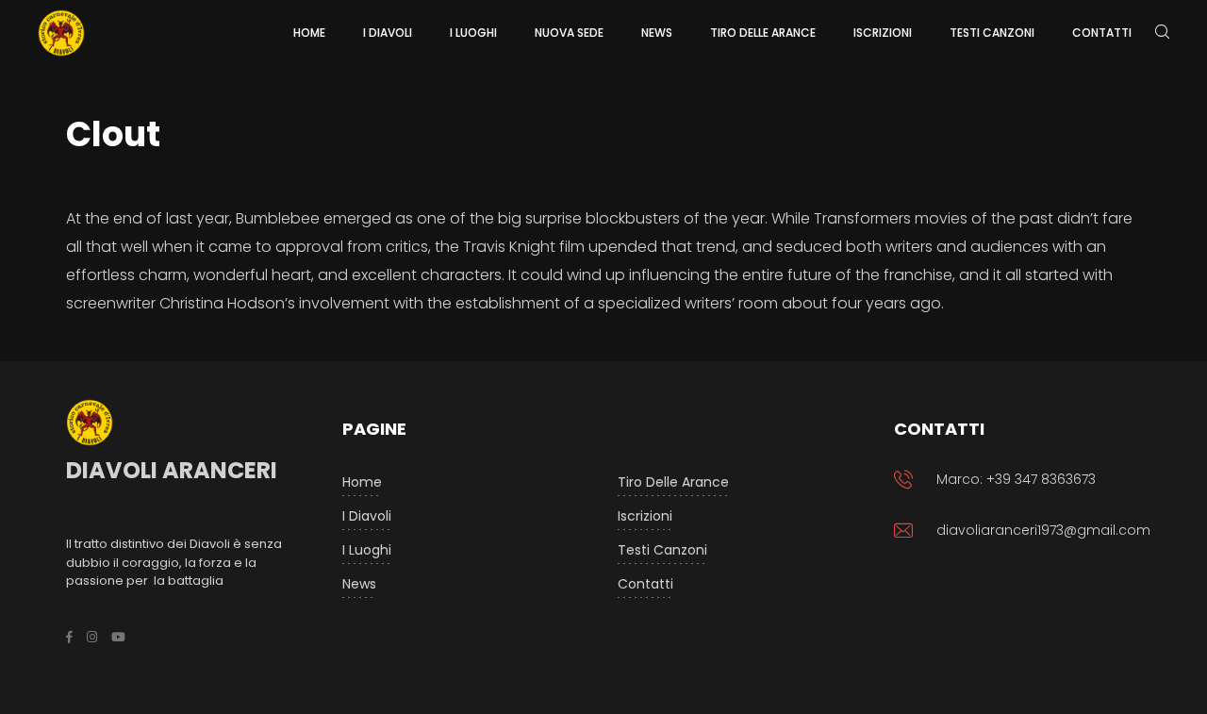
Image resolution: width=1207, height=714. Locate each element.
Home (362, 482)
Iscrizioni (645, 515)
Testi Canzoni (662, 549)
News (359, 583)
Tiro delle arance (673, 482)
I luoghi (366, 549)
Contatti (645, 583)
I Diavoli (366, 515)
